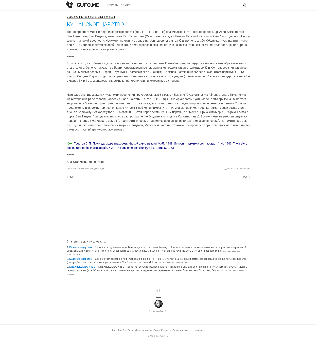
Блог (114, 330)
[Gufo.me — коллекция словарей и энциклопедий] (82, 4)
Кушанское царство (80, 247)
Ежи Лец (122, 330)
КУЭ (245, 177)
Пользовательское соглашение (189, 330)
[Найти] (244, 5)
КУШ (72, 177)
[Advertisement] (158, 207)
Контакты (166, 330)
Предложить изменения (238, 169)
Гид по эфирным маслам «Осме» (144, 330)
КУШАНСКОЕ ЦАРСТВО (82, 266)
